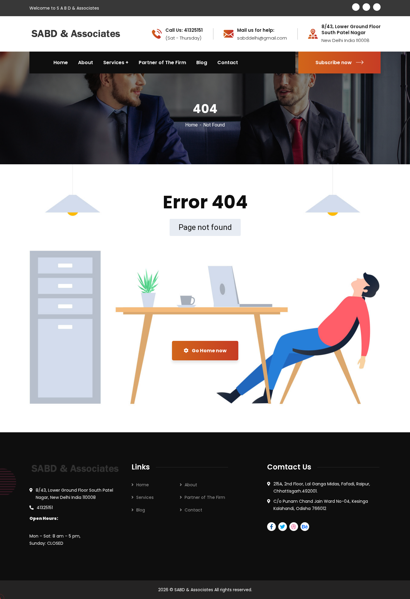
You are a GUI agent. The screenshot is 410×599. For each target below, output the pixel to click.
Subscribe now (333, 62)
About (191, 485)
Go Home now (209, 350)
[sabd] (75, 33)
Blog (140, 510)
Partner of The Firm (205, 497)
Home (191, 125)
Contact (193, 510)
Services (145, 497)
